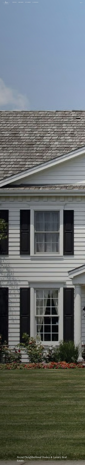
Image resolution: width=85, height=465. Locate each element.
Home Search (20, 2)
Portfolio (14, 2)
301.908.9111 (36, 2)
